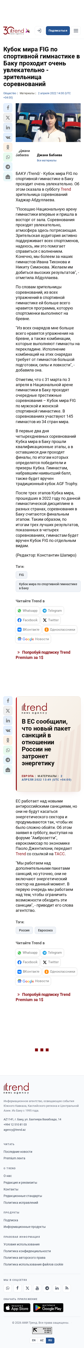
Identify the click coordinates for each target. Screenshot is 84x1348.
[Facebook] (17, 1288)
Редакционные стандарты (23, 1196)
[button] (8, 107)
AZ (42, 1340)
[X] (27, 1288)
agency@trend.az (15, 1129)
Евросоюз (45, 930)
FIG (21, 575)
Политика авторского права (24, 1257)
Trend (66, 189)
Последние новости (18, 1151)
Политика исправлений (21, 1202)
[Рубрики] (76, 30)
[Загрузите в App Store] (17, 1307)
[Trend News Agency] (16, 1088)
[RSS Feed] (67, 1288)
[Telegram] (47, 1288)
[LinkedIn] (57, 1288)
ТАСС (59, 853)
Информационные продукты (25, 1227)
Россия (24, 930)
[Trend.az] (16, 31)
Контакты (11, 1189)
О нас (8, 1176)
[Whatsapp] (8, 1288)
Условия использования (22, 1244)
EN (34, 1340)
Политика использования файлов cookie (33, 1264)
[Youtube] (37, 1288)
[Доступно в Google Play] (48, 1307)
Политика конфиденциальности (27, 1251)
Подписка (11, 1220)
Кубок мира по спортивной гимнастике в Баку (48, 586)
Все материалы (46, 160)
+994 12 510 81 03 (15, 1124)
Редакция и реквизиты (20, 1182)
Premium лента (14, 1158)
